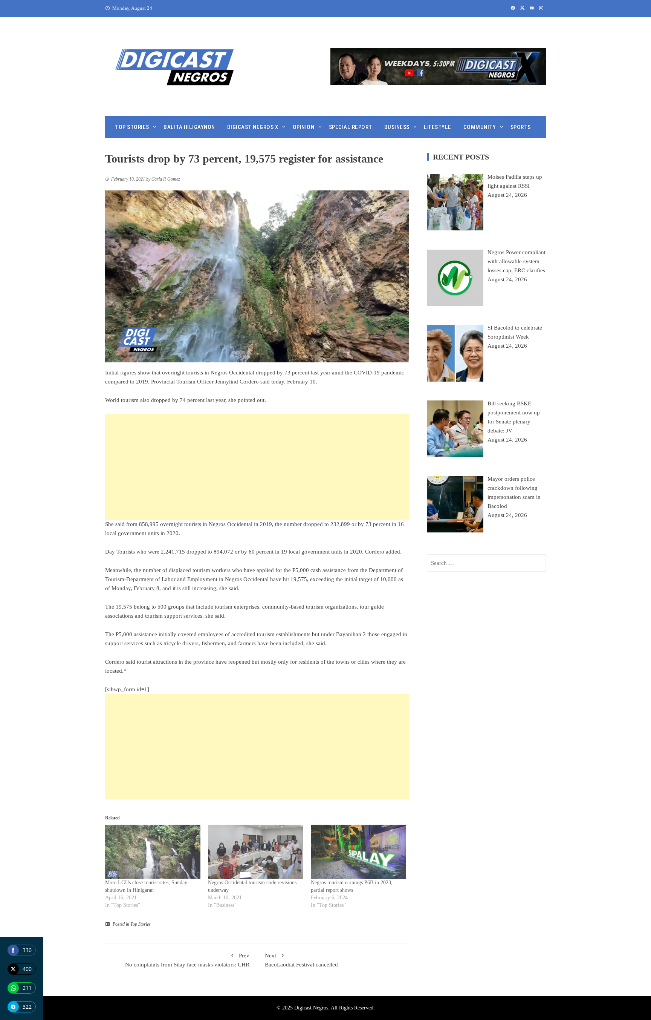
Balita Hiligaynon (189, 127)
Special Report (350, 127)
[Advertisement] (257, 467)
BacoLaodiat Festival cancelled (301, 960)
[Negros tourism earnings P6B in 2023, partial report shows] (358, 852)
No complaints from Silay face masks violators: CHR (187, 960)
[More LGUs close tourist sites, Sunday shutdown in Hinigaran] (152, 852)
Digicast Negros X (252, 127)
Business (397, 127)
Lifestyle (437, 127)
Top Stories (132, 127)
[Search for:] (486, 563)
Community (479, 127)
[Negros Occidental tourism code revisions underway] (255, 852)
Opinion (304, 127)
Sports (520, 127)
